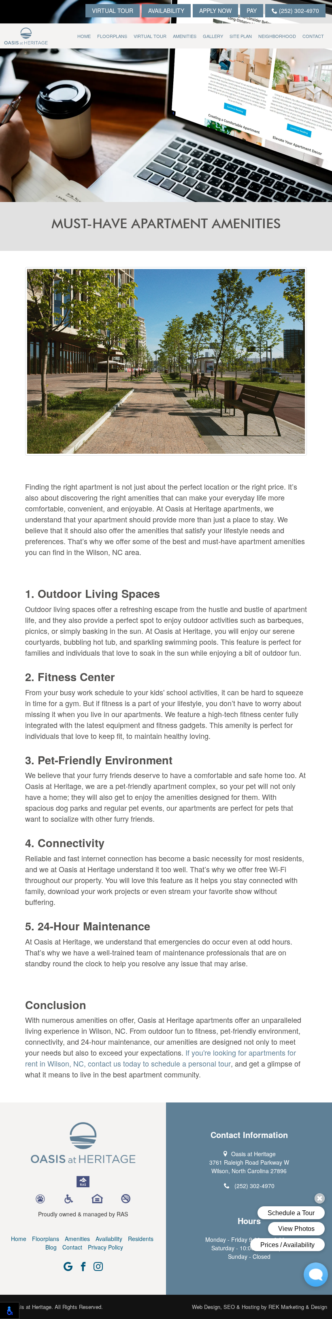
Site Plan (241, 36)
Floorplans (112, 36)
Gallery (213, 36)
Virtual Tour (112, 10)
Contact (313, 36)
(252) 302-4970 (298, 10)
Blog (51, 1247)
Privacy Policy (105, 1247)
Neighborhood (277, 36)
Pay (252, 10)
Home (84, 36)
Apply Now (215, 10)
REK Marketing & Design (297, 1307)
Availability (166, 10)
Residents (140, 1238)
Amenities (184, 36)
